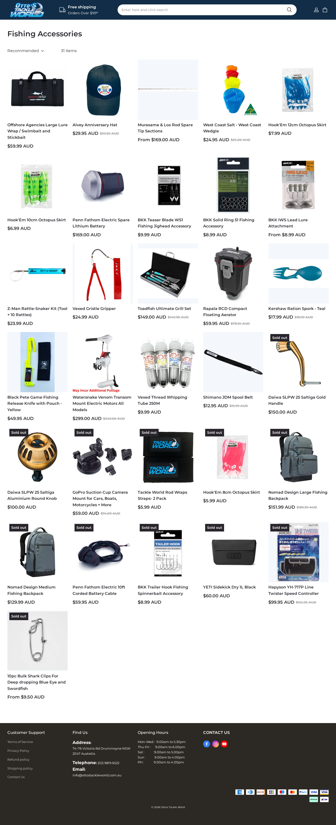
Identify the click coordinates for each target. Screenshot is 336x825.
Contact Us (16, 777)
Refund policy (18, 759)
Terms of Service (20, 742)
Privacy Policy (18, 751)
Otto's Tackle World (173, 807)
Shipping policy (20, 768)
